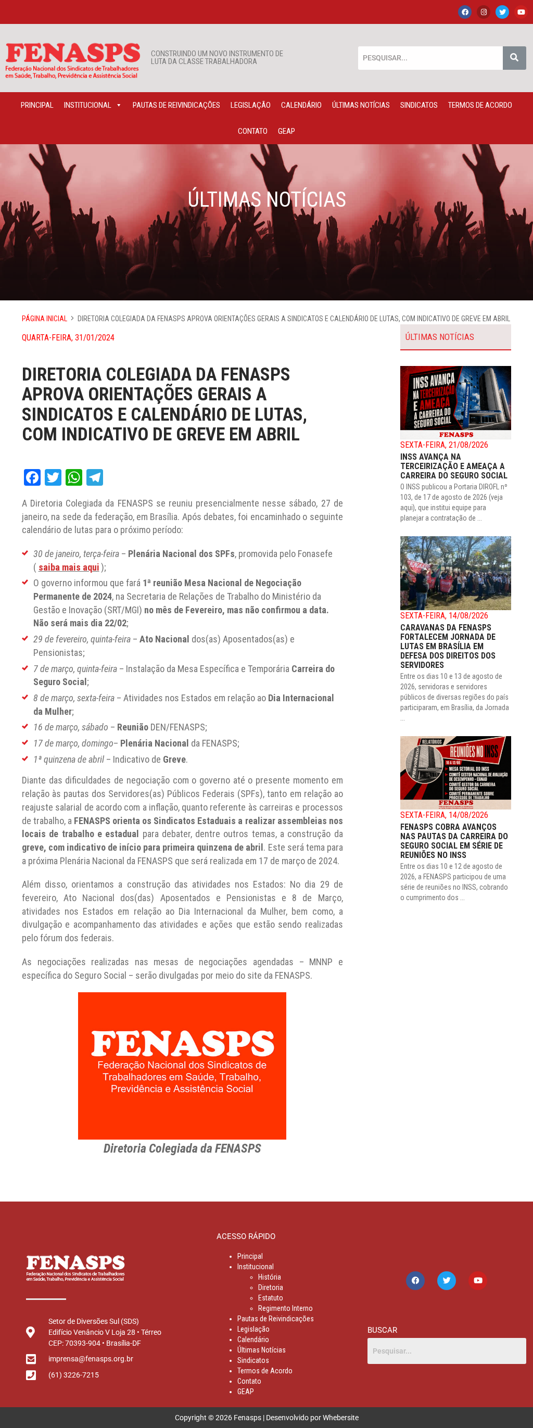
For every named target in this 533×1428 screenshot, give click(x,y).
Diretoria (270, 1287)
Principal (37, 105)
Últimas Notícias (361, 105)
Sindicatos (419, 105)
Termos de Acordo (480, 105)
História (269, 1277)
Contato (253, 131)
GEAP (286, 131)
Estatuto (270, 1298)
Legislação (251, 105)
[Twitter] (502, 12)
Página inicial (44, 318)
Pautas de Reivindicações (176, 105)
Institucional (87, 105)
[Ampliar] (273, 1006)
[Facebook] (465, 12)
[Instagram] (483, 12)
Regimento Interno (285, 1308)
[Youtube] (521, 12)
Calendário (301, 105)
